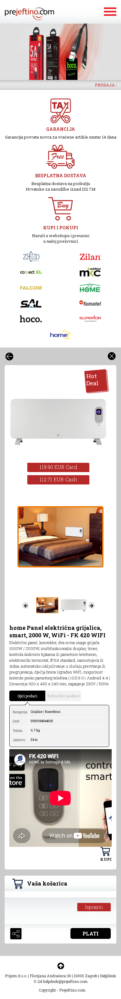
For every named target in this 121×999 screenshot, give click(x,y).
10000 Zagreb (85, 975)
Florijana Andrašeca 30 (50, 975)
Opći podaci (27, 695)
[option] (60, 52)
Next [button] (91, 605)
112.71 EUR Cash (58, 479)
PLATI (91, 933)
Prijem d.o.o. (16, 975)
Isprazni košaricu (94, 907)
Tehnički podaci (63, 695)
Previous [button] (25, 605)
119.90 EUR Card (58, 467)
